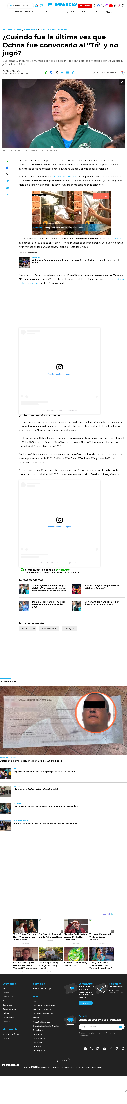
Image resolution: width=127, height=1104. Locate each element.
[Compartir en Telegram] (62, 72)
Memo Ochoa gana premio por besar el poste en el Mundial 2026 (48, 604)
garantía (117, 238)
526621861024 (86, 987)
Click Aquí (85, 1003)
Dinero (5, 1001)
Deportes (7, 1005)
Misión (36, 1018)
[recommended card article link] (24, 262)
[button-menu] (3, 6)
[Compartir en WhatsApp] (46, 72)
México (5, 988)
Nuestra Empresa (41, 1022)
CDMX (27, 12)
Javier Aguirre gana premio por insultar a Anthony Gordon (102, 603)
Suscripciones (39, 1038)
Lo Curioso (7, 997)
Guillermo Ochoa (53, 29)
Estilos (5, 1013)
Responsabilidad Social (44, 1013)
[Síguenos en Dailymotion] (123, 5)
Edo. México (37, 12)
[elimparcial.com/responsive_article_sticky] (125, 1091)
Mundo (6, 992)
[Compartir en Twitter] (57, 72)
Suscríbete (85, 6)
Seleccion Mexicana (48, 628)
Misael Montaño (13, 71)
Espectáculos (9, 1009)
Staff (35, 1001)
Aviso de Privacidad (42, 1009)
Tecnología (8, 1017)
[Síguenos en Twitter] (103, 5)
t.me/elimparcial (116, 987)
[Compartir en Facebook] (51, 72)
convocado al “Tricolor (64, 176)
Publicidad (38, 1042)
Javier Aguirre (69, 628)
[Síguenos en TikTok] (115, 5)
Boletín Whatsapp (42, 988)
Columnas (75, 12)
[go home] (11, 1065)
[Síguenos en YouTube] (111, 5)
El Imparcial (12, 29)
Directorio (38, 1030)
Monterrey (63, 12)
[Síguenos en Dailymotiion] (123, 1048)
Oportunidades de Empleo (46, 1026)
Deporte (30, 29)
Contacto (37, 1034)
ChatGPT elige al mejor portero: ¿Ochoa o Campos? (102, 586)
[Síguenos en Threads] (119, 5)
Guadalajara (51, 12)
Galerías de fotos (10, 1034)
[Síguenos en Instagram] (107, 5)
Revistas (99, 12)
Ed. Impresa (87, 12)
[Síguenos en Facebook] (98, 5)
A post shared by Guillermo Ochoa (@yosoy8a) (59, 410)
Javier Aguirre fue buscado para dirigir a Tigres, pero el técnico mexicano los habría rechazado (49, 588)
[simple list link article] (63, 721)
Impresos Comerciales (44, 1005)
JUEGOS (18, 12)
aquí (77, 572)
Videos (5, 1038)
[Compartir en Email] (67, 72)
